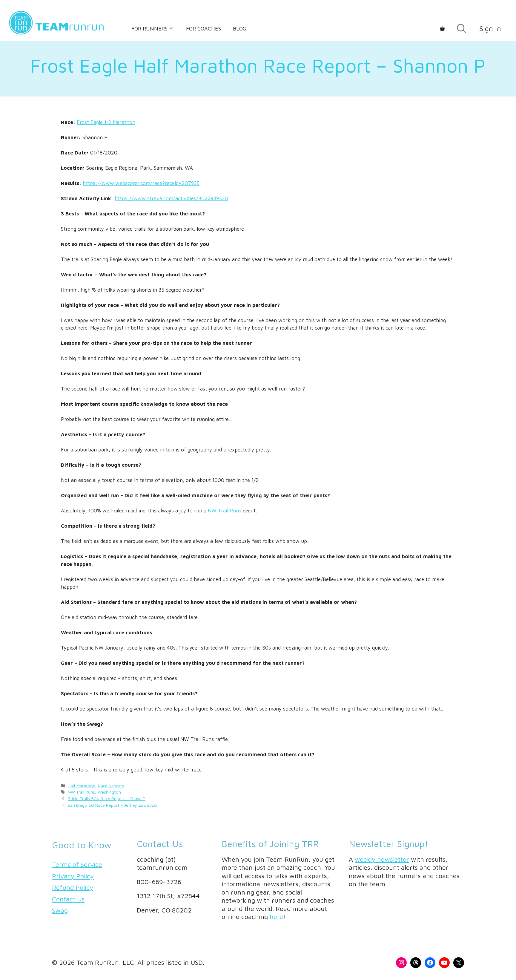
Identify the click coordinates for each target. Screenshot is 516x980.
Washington (109, 791)
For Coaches (203, 28)
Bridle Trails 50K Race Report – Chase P (106, 798)
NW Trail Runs (224, 511)
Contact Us (68, 899)
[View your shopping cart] (442, 29)
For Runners (149, 28)
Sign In (490, 28)
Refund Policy (72, 887)
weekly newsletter (382, 859)
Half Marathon (81, 785)
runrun (70, 26)
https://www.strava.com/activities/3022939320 (171, 198)
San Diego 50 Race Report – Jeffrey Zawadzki (112, 805)
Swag (60, 910)
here (276, 917)
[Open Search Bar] (462, 29)
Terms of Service (77, 864)
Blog (239, 28)
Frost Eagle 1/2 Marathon (106, 122)
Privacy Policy (73, 876)
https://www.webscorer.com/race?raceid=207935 (141, 183)
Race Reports (111, 785)
